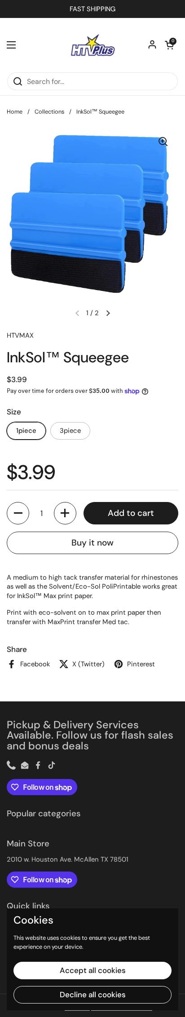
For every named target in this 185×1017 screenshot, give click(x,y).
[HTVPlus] (92, 44)
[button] (169, 45)
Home (14, 111)
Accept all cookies (93, 970)
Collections (49, 111)
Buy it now (92, 542)
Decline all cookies (93, 994)
